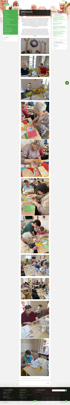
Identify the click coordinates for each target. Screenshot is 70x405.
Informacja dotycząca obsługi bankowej (25, 394)
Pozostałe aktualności (23, 397)
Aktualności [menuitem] (7, 14)
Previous (22, 382)
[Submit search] (66, 2)
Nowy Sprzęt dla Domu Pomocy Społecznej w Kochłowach (58, 23)
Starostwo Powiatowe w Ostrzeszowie (59, 43)
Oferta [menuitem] (5, 16)
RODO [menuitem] (5, 26)
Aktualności (25, 14)
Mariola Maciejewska (31, 378)
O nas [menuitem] (5, 11)
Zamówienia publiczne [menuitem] (9, 19)
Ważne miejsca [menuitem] (7, 21)
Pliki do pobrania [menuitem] (7, 28)
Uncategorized (37, 378)
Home (22, 14)
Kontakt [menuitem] (6, 12)
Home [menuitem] (59, 402)
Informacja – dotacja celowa (23, 391)
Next (48, 382)
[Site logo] (6, 7)
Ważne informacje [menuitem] (8, 31)
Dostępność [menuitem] (6, 33)
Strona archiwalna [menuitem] (8, 29)
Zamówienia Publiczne (60, 21)
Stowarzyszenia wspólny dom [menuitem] (10, 24)
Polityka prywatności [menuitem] (64, 402)
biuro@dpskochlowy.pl (8, 398)
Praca (48, 383)
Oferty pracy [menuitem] (7, 23)
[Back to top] (66, 401)
